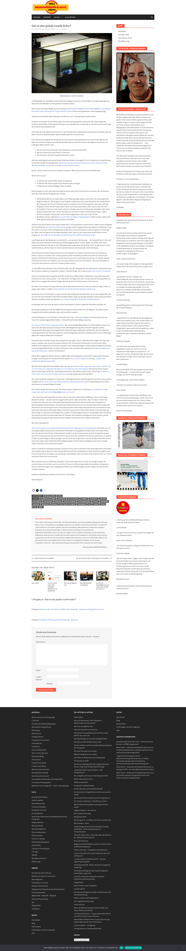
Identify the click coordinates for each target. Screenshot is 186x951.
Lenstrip (47, 17)
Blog (33, 923)
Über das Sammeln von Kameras (86, 729)
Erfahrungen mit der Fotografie (43, 930)
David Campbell (37, 800)
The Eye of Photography (41, 848)
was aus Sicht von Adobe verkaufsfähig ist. (75, 217)
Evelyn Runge (48, 501)
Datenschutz (36, 926)
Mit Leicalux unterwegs (82, 813)
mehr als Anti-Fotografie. (101, 271)
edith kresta (37, 501)
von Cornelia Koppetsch (79, 358)
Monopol (54, 504)
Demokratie (93, 498)
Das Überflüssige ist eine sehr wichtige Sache (90, 739)
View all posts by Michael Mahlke (96, 547)
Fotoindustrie (37, 743)
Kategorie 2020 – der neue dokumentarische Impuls (135, 769)
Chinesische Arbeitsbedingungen (44, 724)
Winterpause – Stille (81, 823)
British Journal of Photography (43, 717)
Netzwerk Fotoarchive (40, 899)
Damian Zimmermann (40, 886)
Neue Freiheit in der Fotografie (85, 885)
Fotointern (36, 746)
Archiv (57, 17)
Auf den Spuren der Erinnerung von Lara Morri (92, 558)
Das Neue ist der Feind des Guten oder (87, 742)
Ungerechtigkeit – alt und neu (85, 810)
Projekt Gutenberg (39, 766)
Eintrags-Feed (123, 34)
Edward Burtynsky (38, 803)
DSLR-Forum (36, 733)
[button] (33, 490)
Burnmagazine (37, 879)
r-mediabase (78, 317)
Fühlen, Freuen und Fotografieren (86, 898)
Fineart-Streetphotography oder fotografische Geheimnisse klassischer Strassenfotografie (133, 761)
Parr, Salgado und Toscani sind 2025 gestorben (91, 776)
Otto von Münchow (39, 832)
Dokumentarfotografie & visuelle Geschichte (48, 889)
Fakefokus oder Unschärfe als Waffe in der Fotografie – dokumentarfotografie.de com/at (71, 609)
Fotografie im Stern (39, 810)
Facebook (58, 501)
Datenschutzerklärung (133, 948)
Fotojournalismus (84, 501)
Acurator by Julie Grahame (41, 873)
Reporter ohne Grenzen (40, 769)
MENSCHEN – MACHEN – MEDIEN (44, 896)
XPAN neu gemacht (81, 782)
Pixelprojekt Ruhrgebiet (41, 842)
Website (50, 684)
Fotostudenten (37, 813)
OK (121, 948)
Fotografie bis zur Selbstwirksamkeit (87, 928)
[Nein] (183, 948)
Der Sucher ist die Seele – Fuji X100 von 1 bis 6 (90, 801)
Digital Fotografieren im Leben (85, 754)
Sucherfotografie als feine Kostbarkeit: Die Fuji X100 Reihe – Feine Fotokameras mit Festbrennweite (91, 829)
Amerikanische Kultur (40, 797)
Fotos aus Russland (39, 750)
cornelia (84, 498)
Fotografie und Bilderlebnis (84, 785)
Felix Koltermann (69, 501)
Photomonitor (37, 835)
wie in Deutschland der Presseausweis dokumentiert (79, 299)
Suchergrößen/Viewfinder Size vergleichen (47, 779)
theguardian (36, 905)
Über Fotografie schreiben (44, 558)
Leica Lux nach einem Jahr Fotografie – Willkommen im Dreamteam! (52, 587)
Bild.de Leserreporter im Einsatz (43, 876)
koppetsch (45, 504)
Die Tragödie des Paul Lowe (84, 901)
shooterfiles (36, 845)
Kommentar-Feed (125, 38)
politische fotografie (67, 504)
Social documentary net (40, 776)
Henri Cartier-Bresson (40, 753)
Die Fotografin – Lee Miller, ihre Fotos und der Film (92, 820)
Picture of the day (38, 839)
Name (38, 670)
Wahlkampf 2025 (80, 817)
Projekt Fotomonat (39, 763)
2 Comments (63, 29)
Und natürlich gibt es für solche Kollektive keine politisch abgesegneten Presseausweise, (64, 428)
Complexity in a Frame (40, 883)
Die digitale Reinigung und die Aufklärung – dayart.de (58, 620)
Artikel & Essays (49, 496)
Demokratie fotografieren (41, 727)
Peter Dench (36, 760)
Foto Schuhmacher (39, 892)
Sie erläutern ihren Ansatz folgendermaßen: (48, 325)
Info (33, 933)
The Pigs (35, 852)
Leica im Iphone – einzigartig (84, 925)
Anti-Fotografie (73, 498)
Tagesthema (78, 882)
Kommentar (41, 642)
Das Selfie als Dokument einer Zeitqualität (89, 757)
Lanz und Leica (79, 904)
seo (89, 504)
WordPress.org (123, 41)
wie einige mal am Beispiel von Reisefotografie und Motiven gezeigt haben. (68, 235)
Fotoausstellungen (39, 807)
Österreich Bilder (38, 756)
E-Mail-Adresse (39, 678)
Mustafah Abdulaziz (39, 829)
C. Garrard (35, 720)
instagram (104, 501)
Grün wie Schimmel (81, 841)
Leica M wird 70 (79, 889)
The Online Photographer (41, 782)
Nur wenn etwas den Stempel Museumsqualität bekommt (63, 382)
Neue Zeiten (35, 583)
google (95, 501)
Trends (95, 504)
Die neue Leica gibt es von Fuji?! (85, 751)
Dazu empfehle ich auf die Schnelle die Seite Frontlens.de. (74, 289)
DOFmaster (36, 730)
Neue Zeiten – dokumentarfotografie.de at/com (134, 747)
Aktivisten (61, 498)
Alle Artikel (70, 17)
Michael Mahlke (50, 29)
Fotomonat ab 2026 (81, 761)
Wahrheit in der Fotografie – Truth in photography (50, 786)
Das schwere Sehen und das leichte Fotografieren (92, 798)
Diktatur (103, 498)
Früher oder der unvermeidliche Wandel (88, 789)
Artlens (36, 17)
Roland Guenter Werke (40, 773)
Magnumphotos (37, 822)
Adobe (53, 498)
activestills (44, 498)
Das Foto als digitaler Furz (83, 726)
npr (33, 902)
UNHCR (34, 855)
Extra (60, 496)
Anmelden (122, 31)
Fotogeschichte (37, 737)
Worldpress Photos (39, 858)
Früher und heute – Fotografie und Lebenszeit (90, 850)
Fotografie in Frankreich (41, 740)
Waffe (41, 507)
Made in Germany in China (83, 779)
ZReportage (36, 861)
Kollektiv (36, 504)
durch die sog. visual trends (55, 227)
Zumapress (36, 909)
